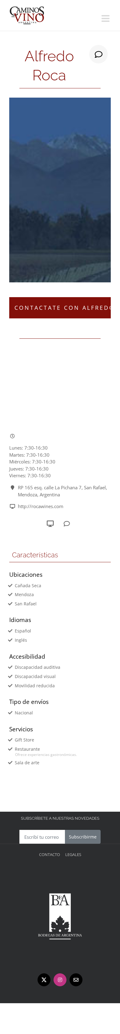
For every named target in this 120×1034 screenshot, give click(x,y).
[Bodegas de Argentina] (60, 872)
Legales (73, 854)
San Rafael (26, 604)
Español (23, 631)
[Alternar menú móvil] (106, 18)
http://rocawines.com (40, 506)
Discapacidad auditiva (37, 667)
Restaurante (27, 749)
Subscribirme (83, 837)
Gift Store (24, 740)
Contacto (49, 854)
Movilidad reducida (35, 686)
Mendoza (24, 594)
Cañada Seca (28, 585)
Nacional (24, 713)
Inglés (21, 640)
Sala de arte (27, 762)
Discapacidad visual (35, 676)
